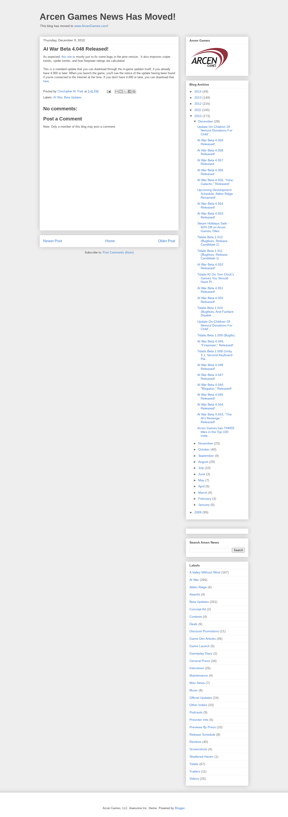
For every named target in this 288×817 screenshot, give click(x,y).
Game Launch (199, 646)
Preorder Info (198, 720)
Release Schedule (202, 734)
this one (66, 56)
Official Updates (200, 697)
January (204, 504)
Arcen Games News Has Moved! (108, 17)
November (206, 443)
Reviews (195, 742)
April (201, 486)
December (206, 121)
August (203, 462)
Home (110, 241)
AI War (57, 97)
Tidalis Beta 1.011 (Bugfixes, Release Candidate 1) (212, 254)
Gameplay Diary (200, 653)
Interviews (196, 668)
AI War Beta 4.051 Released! (210, 290)
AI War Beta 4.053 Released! (210, 215)
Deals (193, 624)
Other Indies (198, 705)
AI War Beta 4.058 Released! (210, 152)
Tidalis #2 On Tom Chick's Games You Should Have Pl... (215, 278)
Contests (195, 616)
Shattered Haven (201, 756)
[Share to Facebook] (129, 91)
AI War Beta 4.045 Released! (210, 396)
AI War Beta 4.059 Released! (210, 142)
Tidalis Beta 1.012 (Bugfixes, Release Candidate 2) (212, 240)
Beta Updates (73, 97)
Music (193, 690)
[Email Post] (108, 91)
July (201, 468)
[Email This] (117, 91)
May (201, 480)
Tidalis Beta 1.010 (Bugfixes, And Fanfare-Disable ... (215, 311)
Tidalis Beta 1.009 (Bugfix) (216, 335)
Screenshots (198, 749)
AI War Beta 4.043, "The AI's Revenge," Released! (214, 418)
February (205, 498)
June (202, 474)
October (204, 449)
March (203, 492)
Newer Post (52, 241)
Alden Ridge (198, 587)
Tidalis (193, 764)
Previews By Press (202, 727)
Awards (194, 594)
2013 (198, 97)
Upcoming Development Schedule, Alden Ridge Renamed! (215, 193)
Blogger (179, 808)
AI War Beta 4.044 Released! (210, 406)
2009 (198, 512)
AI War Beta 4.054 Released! (210, 205)
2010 (198, 116)
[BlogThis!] (121, 91)
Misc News (197, 683)
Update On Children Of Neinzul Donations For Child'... (214, 130)
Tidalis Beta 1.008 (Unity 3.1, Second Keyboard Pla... (214, 355)
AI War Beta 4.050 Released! (210, 300)
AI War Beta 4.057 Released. (210, 162)
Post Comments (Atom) (118, 252)
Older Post (166, 241)
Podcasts (195, 712)
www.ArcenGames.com (90, 26)
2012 (198, 103)
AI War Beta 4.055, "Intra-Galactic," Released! (215, 182)
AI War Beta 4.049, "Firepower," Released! (215, 343)
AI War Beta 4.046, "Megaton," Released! (214, 386)
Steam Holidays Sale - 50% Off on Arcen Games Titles (213, 227)
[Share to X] (125, 91)
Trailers (194, 771)
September (206, 455)
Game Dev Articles (202, 638)
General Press (199, 661)
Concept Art (197, 609)
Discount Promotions (204, 631)
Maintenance (198, 675)
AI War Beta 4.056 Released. (210, 172)
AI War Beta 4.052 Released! (210, 266)
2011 (198, 110)
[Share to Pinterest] (134, 91)
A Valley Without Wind (204, 572)
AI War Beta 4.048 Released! (210, 367)
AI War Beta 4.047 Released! (210, 376)
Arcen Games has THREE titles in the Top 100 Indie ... (215, 431)
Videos (194, 778)
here (46, 81)
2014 (198, 91)
